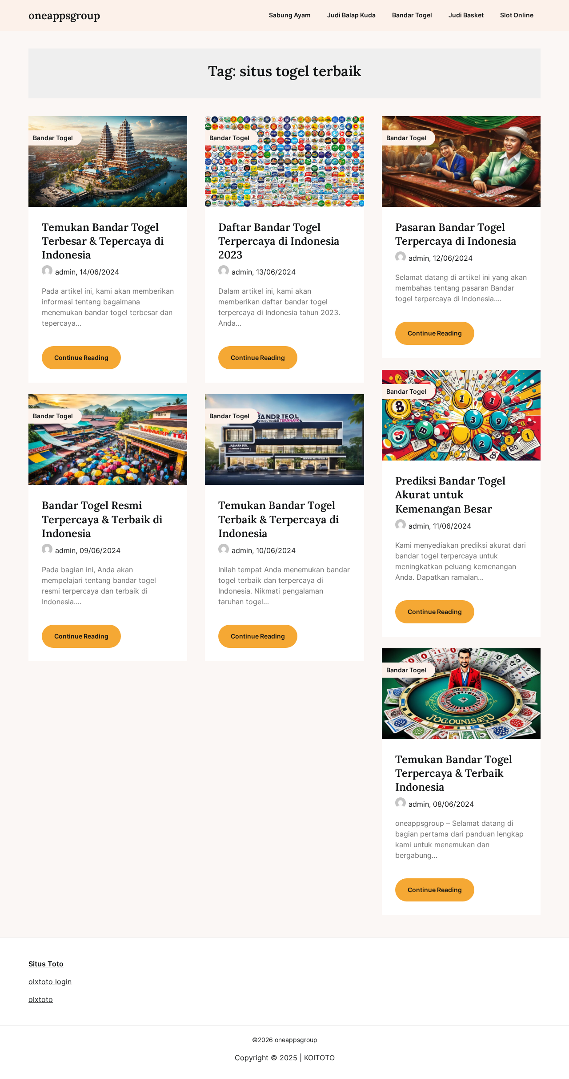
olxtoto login (50, 981)
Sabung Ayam (290, 15)
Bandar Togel (412, 15)
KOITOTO (319, 1057)
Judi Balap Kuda (351, 15)
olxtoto (40, 999)
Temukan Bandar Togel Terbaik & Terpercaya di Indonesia (278, 519)
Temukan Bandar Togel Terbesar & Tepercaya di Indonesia (103, 241)
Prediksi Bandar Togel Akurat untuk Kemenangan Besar (450, 494)
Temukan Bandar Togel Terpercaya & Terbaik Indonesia (453, 773)
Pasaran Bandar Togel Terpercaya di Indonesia (456, 234)
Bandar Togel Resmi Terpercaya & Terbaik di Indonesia (102, 519)
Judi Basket (466, 15)
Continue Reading (81, 357)
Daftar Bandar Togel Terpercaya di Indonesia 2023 (279, 241)
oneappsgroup (64, 15)
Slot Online (516, 15)
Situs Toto (46, 963)
